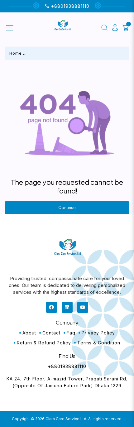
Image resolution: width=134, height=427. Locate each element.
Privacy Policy (98, 332)
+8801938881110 (67, 366)
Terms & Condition (98, 342)
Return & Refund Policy (44, 342)
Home (15, 53)
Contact (51, 332)
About (29, 332)
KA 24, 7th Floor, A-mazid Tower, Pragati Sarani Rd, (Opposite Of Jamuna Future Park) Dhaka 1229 (67, 382)
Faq (71, 332)
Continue (67, 207)
